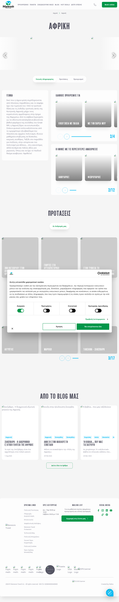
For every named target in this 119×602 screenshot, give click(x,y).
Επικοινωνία (28, 520)
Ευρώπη (87, 437)
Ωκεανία (105, 437)
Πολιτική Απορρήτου (31, 537)
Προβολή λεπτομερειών (95, 319)
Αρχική (55, 13)
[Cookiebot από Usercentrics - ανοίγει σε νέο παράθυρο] (99, 273)
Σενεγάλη (59, 437)
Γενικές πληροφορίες (45, 79)
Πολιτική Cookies (30, 546)
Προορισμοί (23, 4)
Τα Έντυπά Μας (29, 533)
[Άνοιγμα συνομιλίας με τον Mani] (109, 592)
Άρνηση (59, 327)
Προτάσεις (63, 79)
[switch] (46, 310)
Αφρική (9, 437)
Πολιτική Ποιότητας (31, 510)
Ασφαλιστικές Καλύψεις (32, 523)
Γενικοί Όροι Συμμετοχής (28, 541)
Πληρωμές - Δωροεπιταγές (29, 515)
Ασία (97, 437)
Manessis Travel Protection (29, 528)
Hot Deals (65, 4)
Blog (57, 4)
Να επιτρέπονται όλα (93, 327)
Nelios (111, 584)
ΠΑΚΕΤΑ (33, 4)
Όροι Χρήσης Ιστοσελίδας (28, 551)
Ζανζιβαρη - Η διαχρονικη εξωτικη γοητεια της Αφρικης (19, 443)
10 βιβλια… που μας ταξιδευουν (93, 443)
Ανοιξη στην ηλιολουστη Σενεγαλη (56, 443)
